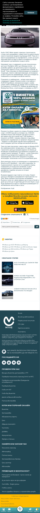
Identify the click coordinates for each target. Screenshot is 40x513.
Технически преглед (9, 448)
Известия (36, 510)
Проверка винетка (8, 386)
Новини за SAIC (8, 247)
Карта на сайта (23, 328)
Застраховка (6, 413)
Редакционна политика (26, 320)
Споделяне (26, 222)
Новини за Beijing (22, 245)
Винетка (5, 409)
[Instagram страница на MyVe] (9, 364)
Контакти (22, 332)
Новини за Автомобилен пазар (26, 247)
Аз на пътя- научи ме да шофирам (14, 480)
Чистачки (5, 428)
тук (36, 353)
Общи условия (5, 501)
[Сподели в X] (27, 214)
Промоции (3, 511)
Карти (9, 511)
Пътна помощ (7, 455)
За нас (20, 313)
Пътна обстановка (9, 401)
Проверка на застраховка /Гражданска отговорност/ (15, 381)
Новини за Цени (8, 251)
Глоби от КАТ (6, 390)
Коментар (16, 222)
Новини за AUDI (8, 245)
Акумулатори (7, 435)
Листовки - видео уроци (10, 484)
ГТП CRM (21, 324)
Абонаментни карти (9, 417)
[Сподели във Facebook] (24, 214)
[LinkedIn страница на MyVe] (14, 364)
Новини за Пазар (27, 249)
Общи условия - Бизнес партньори (10, 498)
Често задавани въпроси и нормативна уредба (19, 491)
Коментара (34, 219)
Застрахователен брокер (11, 459)
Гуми (3, 420)
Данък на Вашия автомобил (11, 397)
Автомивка (6, 466)
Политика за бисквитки (10, 20)
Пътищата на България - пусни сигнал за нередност (16, 475)
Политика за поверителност (12, 22)
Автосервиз (6, 451)
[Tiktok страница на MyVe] (19, 364)
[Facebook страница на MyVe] (4, 364)
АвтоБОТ (30, 511)
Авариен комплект (8, 424)
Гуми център (6, 463)
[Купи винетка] (20, 109)
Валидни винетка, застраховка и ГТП (15, 373)
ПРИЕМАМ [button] (30, 12)
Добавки (5, 431)
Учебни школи (7, 488)
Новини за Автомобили (11, 249)
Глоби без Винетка (8, 393)
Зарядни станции (8, 439)
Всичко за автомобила (26, 317)
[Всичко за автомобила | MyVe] (20, 509)
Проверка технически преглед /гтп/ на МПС (18, 377)
